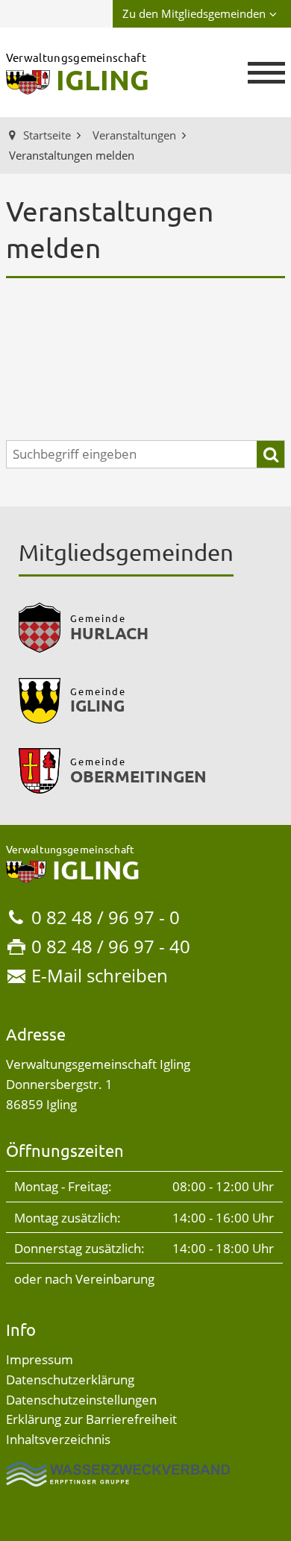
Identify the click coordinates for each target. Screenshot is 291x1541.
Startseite (47, 135)
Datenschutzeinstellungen (81, 1399)
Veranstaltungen (134, 135)
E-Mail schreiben (99, 975)
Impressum (39, 1359)
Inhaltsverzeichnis (58, 1439)
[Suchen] (270, 454)
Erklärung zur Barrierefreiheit (91, 1419)
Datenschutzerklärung (70, 1379)
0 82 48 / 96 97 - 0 (105, 917)
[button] (266, 73)
